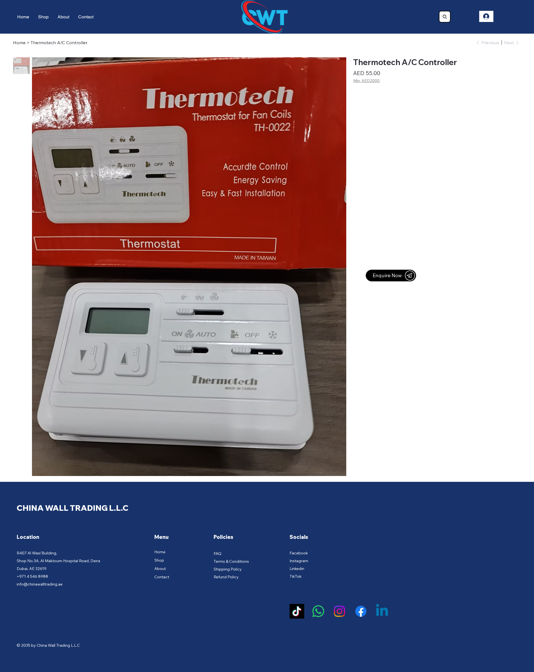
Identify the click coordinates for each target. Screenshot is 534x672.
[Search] (445, 17)
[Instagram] (339, 611)
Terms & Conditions (231, 561)
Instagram (299, 560)
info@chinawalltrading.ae (40, 584)
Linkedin (297, 568)
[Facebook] (360, 611)
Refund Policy (226, 576)
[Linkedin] (382, 611)
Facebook (299, 553)
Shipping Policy (228, 569)
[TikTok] (297, 611)
